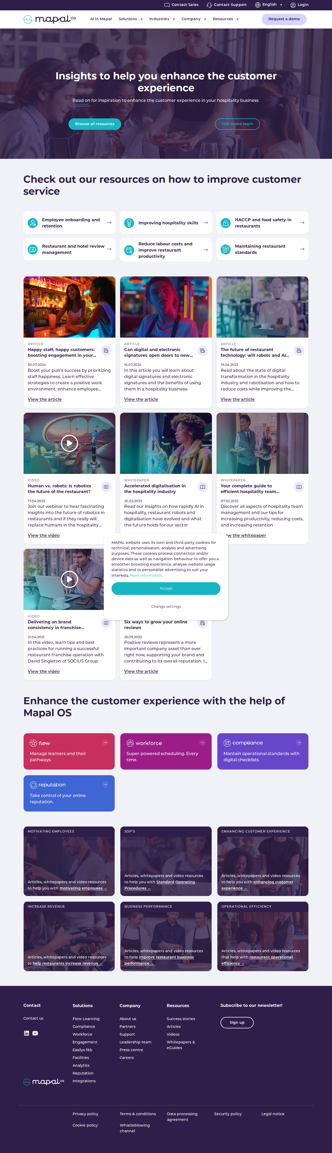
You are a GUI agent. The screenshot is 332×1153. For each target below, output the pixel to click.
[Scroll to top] (320, 1141)
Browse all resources (94, 124)
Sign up (237, 1023)
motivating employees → (83, 889)
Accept (166, 588)
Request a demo (284, 19)
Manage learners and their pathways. (58, 757)
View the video (44, 536)
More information (146, 575)
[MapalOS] (49, 19)
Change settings (166, 606)
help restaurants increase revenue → (68, 964)
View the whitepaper (243, 536)
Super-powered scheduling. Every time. (162, 757)
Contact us (33, 1019)
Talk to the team (237, 124)
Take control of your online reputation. (58, 799)
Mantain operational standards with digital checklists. (262, 757)
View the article (45, 400)
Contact (32, 1005)
